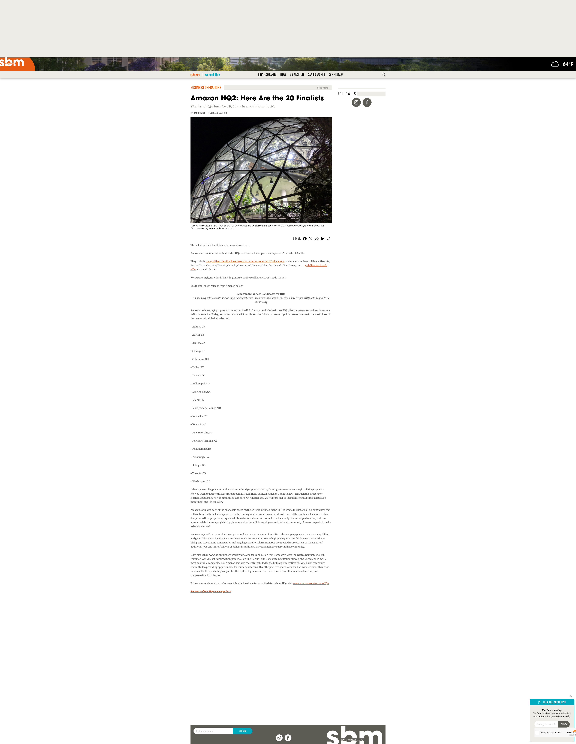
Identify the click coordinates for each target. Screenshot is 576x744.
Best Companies (267, 74)
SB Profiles (297, 74)
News (283, 74)
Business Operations (205, 87)
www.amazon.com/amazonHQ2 (311, 583)
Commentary (336, 74)
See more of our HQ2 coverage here (210, 591)
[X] (311, 239)
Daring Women (316, 74)
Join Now (242, 731)
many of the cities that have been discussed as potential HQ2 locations (245, 261)
